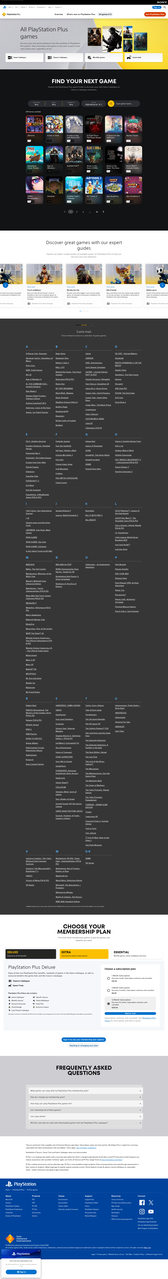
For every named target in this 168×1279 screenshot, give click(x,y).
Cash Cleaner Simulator (95, 367)
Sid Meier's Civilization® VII (67, 743)
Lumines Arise (121, 549)
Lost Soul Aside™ (122, 544)
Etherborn (30, 471)
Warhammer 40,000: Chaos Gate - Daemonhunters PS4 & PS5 (68, 861)
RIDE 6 (29, 729)
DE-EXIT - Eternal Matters (126, 353)
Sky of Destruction (63, 748)
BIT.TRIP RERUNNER (64, 388)
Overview (59, 14)
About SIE (9, 1199)
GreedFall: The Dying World (97, 455)
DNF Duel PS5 (121, 388)
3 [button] (83, 212)
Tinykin (88, 812)
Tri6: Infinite (90, 833)
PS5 (16, 7)
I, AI (27, 518)
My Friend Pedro (33, 692)
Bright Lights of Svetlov (66, 420)
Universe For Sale (122, 722)
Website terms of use (116, 1254)
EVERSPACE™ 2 (32, 481)
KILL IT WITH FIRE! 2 (94, 515)
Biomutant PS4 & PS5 (65, 379)
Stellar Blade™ (62, 782)
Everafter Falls (32, 476)
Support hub (89, 1199)
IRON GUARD (31, 537)
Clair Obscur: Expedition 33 (97, 384)
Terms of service (117, 1199)
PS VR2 (34, 1206)
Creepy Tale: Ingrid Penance (97, 393)
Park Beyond (120, 564)
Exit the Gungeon (33, 490)
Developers (115, 1212)
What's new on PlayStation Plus (81, 14)
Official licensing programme (121, 1219)
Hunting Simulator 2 (123, 471)
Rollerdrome (31, 755)
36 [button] (97, 212)
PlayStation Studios (12, 1206)
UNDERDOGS (120, 713)
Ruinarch (29, 759)
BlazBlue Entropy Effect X (67, 402)
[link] (84, 285)
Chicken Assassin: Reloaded (97, 379)
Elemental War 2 (33, 453)
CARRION (89, 358)
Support (57, 7)
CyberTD (89, 423)
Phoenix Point (121, 578)
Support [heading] (88, 1196)
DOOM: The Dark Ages (125, 393)
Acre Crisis (30, 365)
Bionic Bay (60, 384)
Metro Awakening (33, 615)
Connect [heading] (141, 1196)
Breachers (60, 416)
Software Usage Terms (154, 1254)
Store (10, 7)
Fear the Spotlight (63, 446)
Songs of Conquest (64, 752)
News (49, 7)
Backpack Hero (62, 358)
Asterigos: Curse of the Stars (38, 408)
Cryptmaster (90, 409)
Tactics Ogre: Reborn (94, 705)
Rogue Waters (32, 743)
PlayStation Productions (14, 1209)
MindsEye (30, 624)
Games (23, 7)
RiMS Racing (31, 734)
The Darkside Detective (95, 740)
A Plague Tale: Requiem (36, 353)
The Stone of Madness (95, 785)
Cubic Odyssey (91, 414)
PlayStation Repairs (92, 1209)
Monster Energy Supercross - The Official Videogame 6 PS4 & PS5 (39, 641)
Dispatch (119, 384)
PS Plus (31, 7)
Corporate (9, 1212)
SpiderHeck (61, 766)
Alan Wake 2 (31, 391)
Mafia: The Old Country (36, 569)
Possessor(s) (120, 595)
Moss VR (29, 664)
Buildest (59, 425)
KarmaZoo (89, 511)
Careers (8, 1203)
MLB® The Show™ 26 (35, 633)
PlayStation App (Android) (147, 1222)
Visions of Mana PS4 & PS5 (37, 880)
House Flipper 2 (122, 467)
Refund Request (90, 1216)
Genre (54, 102)
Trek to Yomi (90, 828)
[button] (64, 211)
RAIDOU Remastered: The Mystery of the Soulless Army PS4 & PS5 (38, 713)
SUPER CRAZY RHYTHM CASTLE (69, 811)
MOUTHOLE (31, 674)
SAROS (59, 710)
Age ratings (115, 1206)
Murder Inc (30, 683)
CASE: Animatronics (94, 363)
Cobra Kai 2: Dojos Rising (96, 388)
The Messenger (92, 769)
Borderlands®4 (62, 411)
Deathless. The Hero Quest (126, 375)
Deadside (119, 358)
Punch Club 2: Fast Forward (127, 611)
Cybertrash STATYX (93, 428)
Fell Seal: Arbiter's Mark (66, 450)
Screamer (60, 724)
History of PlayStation (13, 1216)
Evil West (30, 485)
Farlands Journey (63, 441)
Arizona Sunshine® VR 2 (36, 403)
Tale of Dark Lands (93, 710)
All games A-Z (105, 14)
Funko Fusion (61, 482)
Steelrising (60, 778)
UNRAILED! (119, 726)
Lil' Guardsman (121, 533)
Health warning (116, 1209)
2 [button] (76, 212)
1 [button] (70, 212)
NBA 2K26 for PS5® (64, 564)
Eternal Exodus (32, 467)
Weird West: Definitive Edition (69, 880)
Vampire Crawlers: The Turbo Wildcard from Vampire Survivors (38, 861)
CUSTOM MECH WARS (94, 419)
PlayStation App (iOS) (145, 1218)
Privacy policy (102, 1254)
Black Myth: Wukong (64, 393)
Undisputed (120, 717)
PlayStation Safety (91, 1203)
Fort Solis (60, 460)
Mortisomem (31, 655)
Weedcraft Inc (62, 876)
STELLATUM (61, 787)
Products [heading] (36, 1196)
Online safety (63, 1206)
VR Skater (30, 885)
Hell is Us (119, 446)
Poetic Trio (119, 590)
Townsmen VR (91, 816)
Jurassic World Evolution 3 (67, 515)
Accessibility (62, 1203)
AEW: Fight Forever (34, 370)
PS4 (33, 1203)
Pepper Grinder (121, 569)
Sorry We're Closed (64, 761)
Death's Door (120, 370)
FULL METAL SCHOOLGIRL (67, 478)
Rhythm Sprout (32, 725)
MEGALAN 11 (31, 603)
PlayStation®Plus (18, 1190)
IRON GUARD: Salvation (36, 546)
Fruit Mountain (62, 469)
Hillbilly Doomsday (123, 455)
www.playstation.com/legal (111, 1160)
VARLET (29, 876)
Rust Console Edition (35, 764)
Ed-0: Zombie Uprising (36, 441)
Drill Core (119, 397)
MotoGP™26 (31, 669)
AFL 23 (28, 375)
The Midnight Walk (93, 781)
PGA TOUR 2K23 (121, 573)
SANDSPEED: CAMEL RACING (68, 705)
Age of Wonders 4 (33, 379)
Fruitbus (59, 473)
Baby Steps (60, 353)
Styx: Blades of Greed (65, 799)
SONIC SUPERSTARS (64, 757)
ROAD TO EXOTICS (34, 738)
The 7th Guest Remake (95, 719)
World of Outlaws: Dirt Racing (69, 897)
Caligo (88, 353)
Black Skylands (62, 397)
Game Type (36, 102)
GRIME (88, 464)
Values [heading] (61, 1196)
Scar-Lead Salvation (64, 719)
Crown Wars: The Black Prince (98, 405)
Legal (93, 1254)
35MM (88, 858)
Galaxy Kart (90, 441)
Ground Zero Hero (93, 469)
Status (87, 1206)
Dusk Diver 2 (120, 402)
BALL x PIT (60, 367)
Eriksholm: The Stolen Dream (38, 458)
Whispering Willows (64, 892)
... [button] (90, 212)
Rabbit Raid (31, 705)
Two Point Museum (93, 845)
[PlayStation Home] (4, 7)
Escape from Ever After (36, 462)
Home (8, 1190)
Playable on (71, 102)
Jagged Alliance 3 (63, 511)
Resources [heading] (116, 1196)
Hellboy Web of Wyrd (124, 450)
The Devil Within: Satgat (96, 752)
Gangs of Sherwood (94, 446)
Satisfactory (61, 714)
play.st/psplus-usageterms (86, 1148)
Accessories (40, 7)
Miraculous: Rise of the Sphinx (39, 629)
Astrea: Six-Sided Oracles (37, 412)
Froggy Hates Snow (64, 464)
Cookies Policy (139, 1254)
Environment (62, 1199)
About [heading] (8, 1196)
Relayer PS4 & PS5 (34, 720)
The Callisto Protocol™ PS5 (97, 728)
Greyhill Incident (92, 460)
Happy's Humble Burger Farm (128, 441)
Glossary (114, 1216)
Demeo (118, 379)
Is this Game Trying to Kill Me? (39, 551)
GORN (88, 450)
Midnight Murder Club (35, 619)
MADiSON (30, 564)
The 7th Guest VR (92, 724)
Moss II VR (30, 660)
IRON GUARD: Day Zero (36, 542)
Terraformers (91, 714)
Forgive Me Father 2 (64, 455)
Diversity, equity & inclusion (68, 1209)
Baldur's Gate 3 (62, 363)
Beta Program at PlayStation (148, 1228)
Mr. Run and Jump (33, 678)
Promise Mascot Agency (125, 607)
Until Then (119, 731)
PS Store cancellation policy (121, 1203)
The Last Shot (91, 757)
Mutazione (30, 687)
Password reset (90, 1212)
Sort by (93, 102)
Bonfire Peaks (61, 407)
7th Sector (89, 863)
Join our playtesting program (148, 1225)
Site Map (129, 1254)
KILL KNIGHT (90, 520)
